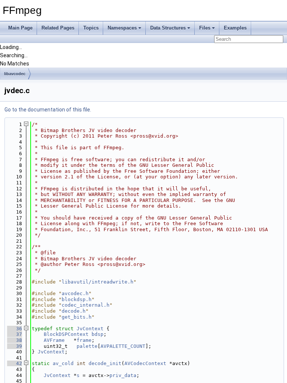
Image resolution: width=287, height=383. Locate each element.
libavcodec (14, 73)
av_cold (63, 363)
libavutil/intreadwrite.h (97, 282)
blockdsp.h (77, 299)
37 (14, 334)
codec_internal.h (85, 305)
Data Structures (168, 28)
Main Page (20, 28)
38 (14, 340)
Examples (235, 28)
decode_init (105, 363)
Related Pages (57, 28)
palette (87, 346)
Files (204, 28)
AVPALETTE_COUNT (123, 346)
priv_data (122, 375)
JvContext (90, 328)
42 (14, 363)
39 (14, 346)
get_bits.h (77, 317)
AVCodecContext (145, 363)
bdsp (98, 334)
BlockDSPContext (66, 334)
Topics (91, 28)
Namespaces (122, 28)
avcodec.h (75, 293)
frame (84, 340)
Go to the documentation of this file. (47, 110)
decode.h (74, 311)
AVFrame (54, 340)
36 (14, 328)
